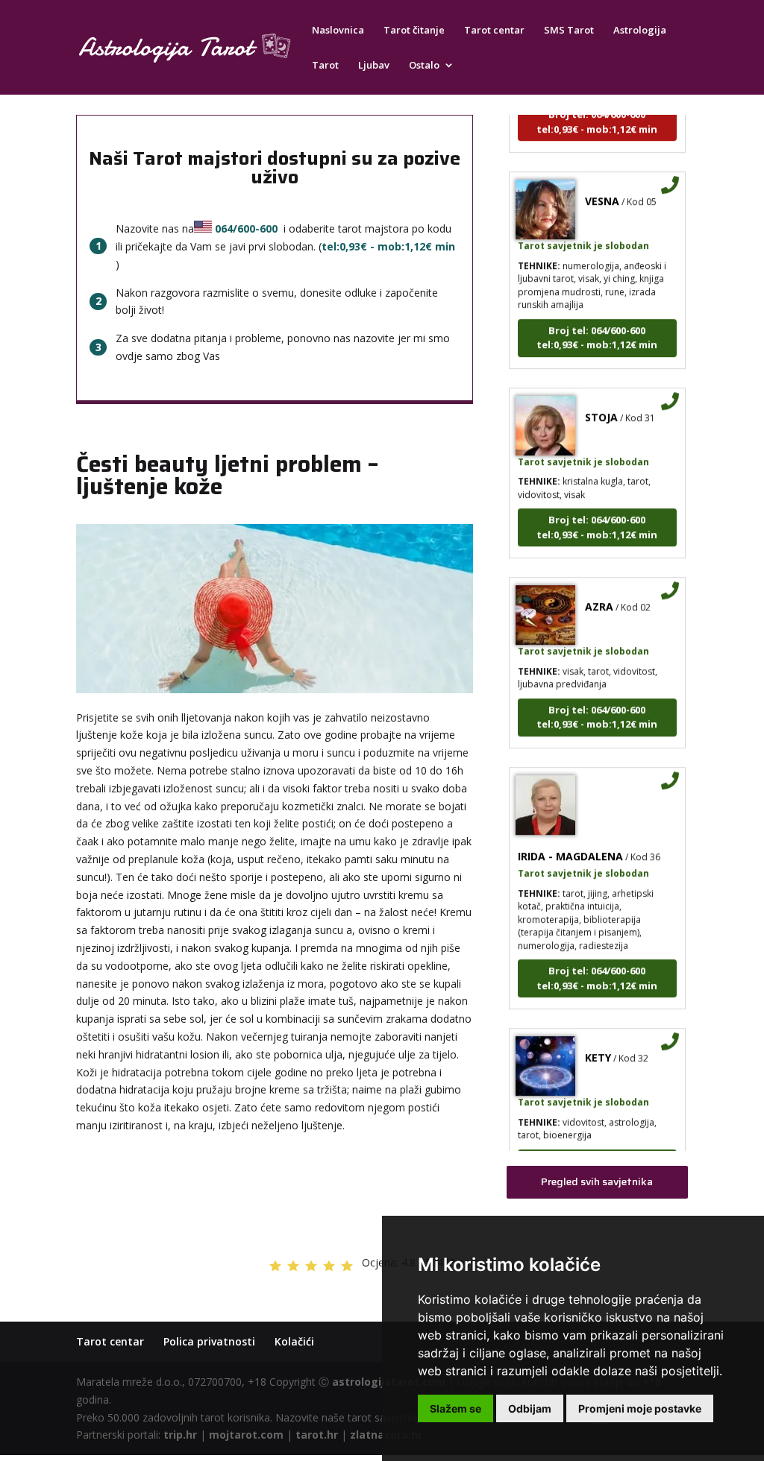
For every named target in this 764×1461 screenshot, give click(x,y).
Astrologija (639, 31)
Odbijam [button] (529, 1408)
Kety (598, 1045)
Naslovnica (338, 31)
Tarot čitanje (414, 31)
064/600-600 (246, 228)
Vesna (602, 189)
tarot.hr (316, 1434)
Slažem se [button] (455, 1408)
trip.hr (180, 1434)
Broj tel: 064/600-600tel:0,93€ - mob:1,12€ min (596, 325)
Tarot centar (494, 31)
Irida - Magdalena (570, 843)
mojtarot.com (246, 1434)
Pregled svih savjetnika (597, 1181)
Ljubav (373, 66)
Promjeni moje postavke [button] (639, 1408)
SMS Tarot (569, 31)
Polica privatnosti (209, 1341)
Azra (599, 594)
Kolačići (294, 1341)
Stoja (601, 404)
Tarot (325, 66)
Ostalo (424, 66)
